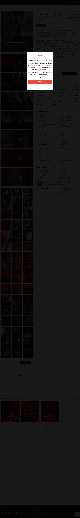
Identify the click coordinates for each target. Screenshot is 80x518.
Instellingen (40, 86)
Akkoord (40, 81)
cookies (39, 67)
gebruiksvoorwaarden (42, 69)
